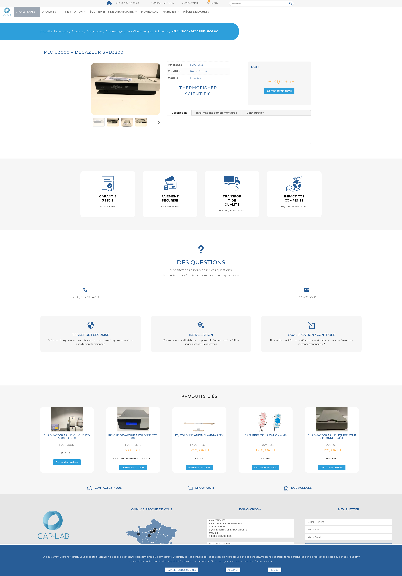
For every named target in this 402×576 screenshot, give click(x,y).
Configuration (255, 112)
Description (179, 112)
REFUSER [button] (275, 570)
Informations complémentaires (216, 112)
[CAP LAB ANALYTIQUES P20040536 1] (125, 113)
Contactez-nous (162, 3)
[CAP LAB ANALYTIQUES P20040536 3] (141, 125)
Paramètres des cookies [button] (181, 570)
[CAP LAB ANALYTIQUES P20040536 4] (127, 125)
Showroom (204, 488)
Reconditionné (198, 71)
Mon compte (190, 3)
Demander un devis (279, 90)
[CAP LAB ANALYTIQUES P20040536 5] (113, 125)
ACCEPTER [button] (233, 570)
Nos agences (301, 488)
